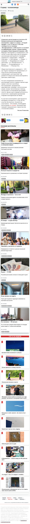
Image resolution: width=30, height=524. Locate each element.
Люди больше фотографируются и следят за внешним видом (14, 144)
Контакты (22, 499)
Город (14, 497)
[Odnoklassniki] (5, 36)
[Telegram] (7, 36)
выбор (3, 154)
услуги (11, 154)
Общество (7, 154)
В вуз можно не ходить (8, 296)
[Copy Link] (11, 36)
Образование (4, 305)
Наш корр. (12, 10)
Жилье (3, 331)
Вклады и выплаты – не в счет (11, 194)
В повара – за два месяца (9, 220)
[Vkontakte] (2, 36)
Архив (16, 499)
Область (20, 497)
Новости (9, 497)
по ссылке (13, 105)
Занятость (4, 230)
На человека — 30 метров (9, 322)
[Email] (9, 36)
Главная (4, 497)
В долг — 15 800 (6, 272)
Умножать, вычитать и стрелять (11, 246)
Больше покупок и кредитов (10, 170)
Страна (3, 499)
